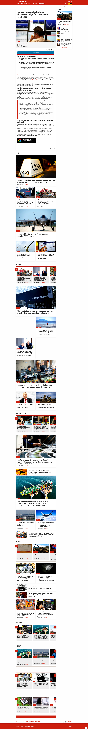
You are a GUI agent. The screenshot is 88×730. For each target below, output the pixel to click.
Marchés (29, 3)
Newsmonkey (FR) (27, 726)
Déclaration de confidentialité (34, 721)
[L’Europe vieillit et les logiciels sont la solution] (58, 35)
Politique (25, 3)
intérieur (18, 402)
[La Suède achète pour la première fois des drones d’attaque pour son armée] (25, 241)
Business (17, 177)
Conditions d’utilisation (24, 721)
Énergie (55, 6)
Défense (17, 197)
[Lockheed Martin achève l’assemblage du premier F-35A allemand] (36, 209)
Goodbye (32, 726)
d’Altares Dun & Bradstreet (36, 79)
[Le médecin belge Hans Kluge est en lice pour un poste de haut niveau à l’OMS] (25, 392)
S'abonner (70, 3)
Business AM (25, 43)
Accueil (17, 7)
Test (67, 6)
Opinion (60, 6)
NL (71, 1)
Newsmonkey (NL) (19, 726)
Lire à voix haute (35, 52)
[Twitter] (64, 721)
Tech (63, 6)
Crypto (70, 6)
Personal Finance (34, 3)
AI (16, 590)
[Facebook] (62, 721)
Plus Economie (67, 47)
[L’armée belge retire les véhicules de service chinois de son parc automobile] (58, 39)
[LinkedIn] (66, 721)
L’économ (19, 74)
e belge (22, 74)
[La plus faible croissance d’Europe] (41, 544)
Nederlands (70, 721)
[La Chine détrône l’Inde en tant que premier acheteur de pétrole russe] (25, 510)
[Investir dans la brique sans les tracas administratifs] (24, 544)
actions (17, 609)
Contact (17, 721)
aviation (17, 231)
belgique (35, 552)
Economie (18, 41)
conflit (38, 197)
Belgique (17, 3)
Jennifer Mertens (26, 711)
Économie (21, 3)
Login (69, 1)
